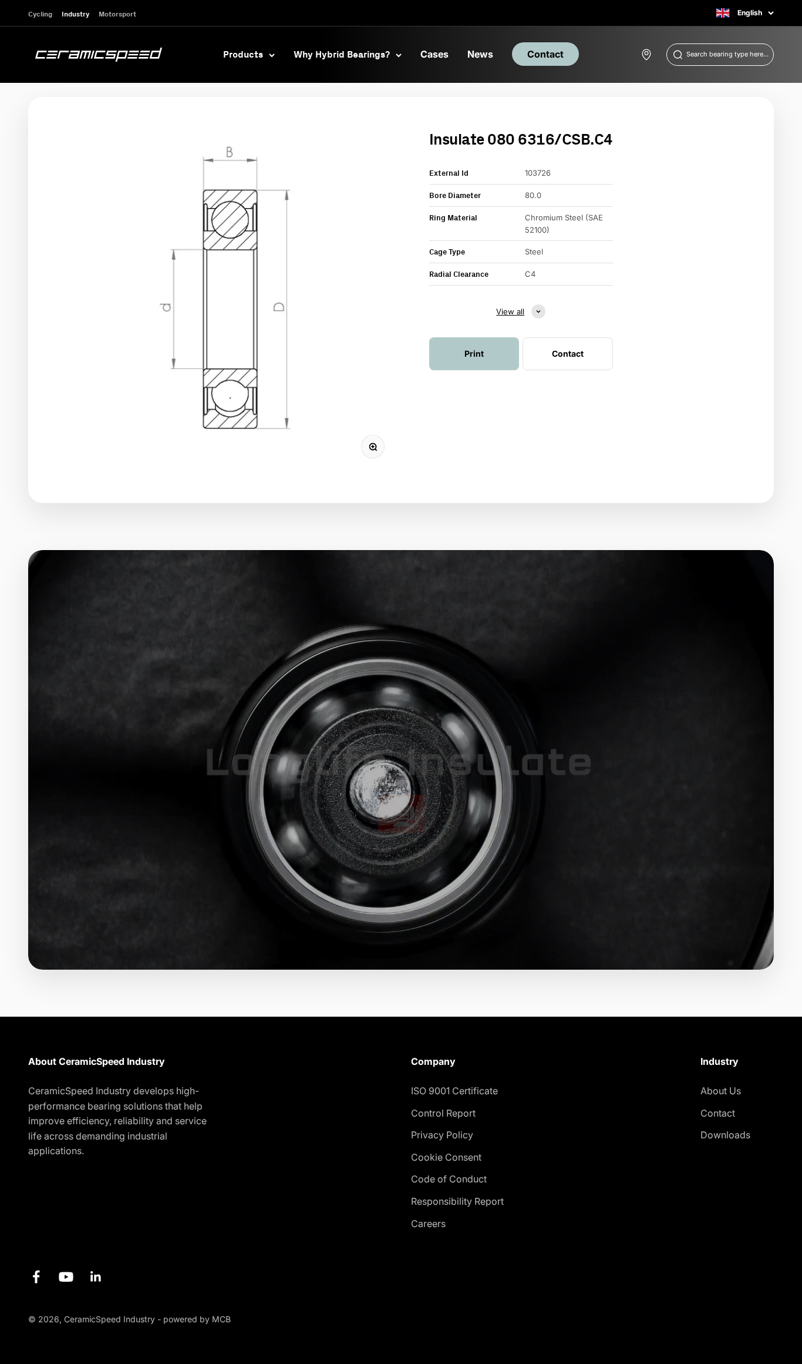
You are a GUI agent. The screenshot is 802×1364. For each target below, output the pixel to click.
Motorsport (117, 14)
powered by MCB (197, 1319)
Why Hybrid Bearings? (342, 54)
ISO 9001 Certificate (454, 1091)
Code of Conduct (449, 1179)
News (480, 54)
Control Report (443, 1113)
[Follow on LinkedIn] (96, 1277)
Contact (545, 54)
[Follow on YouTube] (66, 1277)
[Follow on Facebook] (36, 1277)
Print (474, 353)
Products (243, 54)
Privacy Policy (442, 1135)
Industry (75, 14)
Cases (434, 54)
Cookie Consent (446, 1157)
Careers (428, 1223)
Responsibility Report (457, 1201)
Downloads (725, 1135)
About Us (720, 1091)
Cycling (40, 14)
